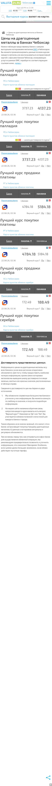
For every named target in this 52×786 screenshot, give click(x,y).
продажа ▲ (42, 146)
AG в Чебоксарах (11, 279)
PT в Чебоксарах (11, 183)
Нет (49, 114)
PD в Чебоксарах (11, 81)
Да (42, 114)
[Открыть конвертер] (47, 102)
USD (10, 11)
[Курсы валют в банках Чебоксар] (11, 5)
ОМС (35, 49)
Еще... (40, 11)
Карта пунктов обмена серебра (18, 282)
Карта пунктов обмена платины (18, 187)
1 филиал (24, 102)
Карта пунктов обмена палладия (19, 84)
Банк (9, 95)
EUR (25, 11)
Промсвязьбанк (9, 102)
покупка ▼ (26, 95)
